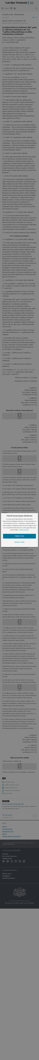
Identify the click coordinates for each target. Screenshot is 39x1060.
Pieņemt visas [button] (19, 536)
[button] (19, 542)
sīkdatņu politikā (23, 530)
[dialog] (19, 530)
